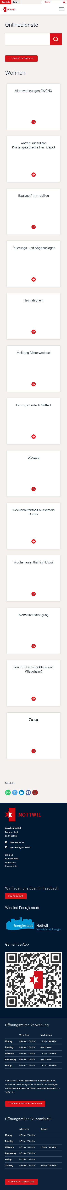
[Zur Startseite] (9, 9)
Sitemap (9, 855)
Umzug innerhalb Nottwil (33, 405)
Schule (15, 2)
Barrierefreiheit (12, 858)
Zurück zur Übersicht (23, 58)
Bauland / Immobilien (33, 196)
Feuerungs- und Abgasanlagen (33, 248)
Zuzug (33, 720)
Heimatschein (33, 300)
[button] (61, 9)
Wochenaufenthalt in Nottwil (33, 562)
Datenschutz (11, 866)
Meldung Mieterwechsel (34, 353)
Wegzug (33, 458)
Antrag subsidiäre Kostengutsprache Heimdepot (33, 145)
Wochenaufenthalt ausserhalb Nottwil (33, 512)
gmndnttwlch (20, 847)
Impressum (10, 862)
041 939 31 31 (17, 842)
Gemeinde (6, 2)
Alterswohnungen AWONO (33, 91)
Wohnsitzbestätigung (33, 615)
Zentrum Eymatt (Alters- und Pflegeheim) (33, 669)
